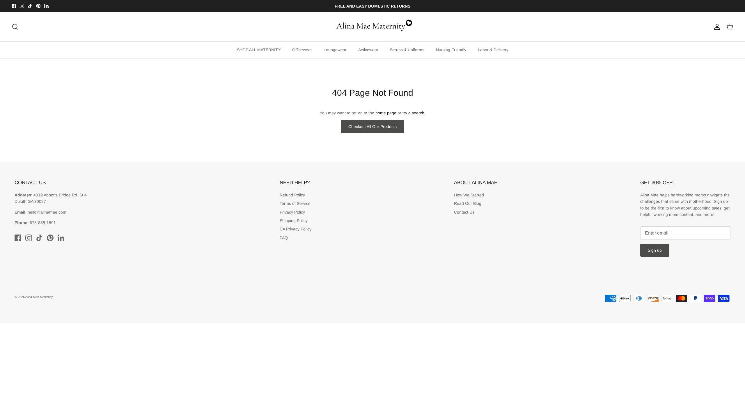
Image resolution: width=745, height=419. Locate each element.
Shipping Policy (294, 220)
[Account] (716, 26)
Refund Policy (292, 195)
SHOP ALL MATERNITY (259, 49)
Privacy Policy (292, 212)
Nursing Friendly (451, 49)
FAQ (284, 237)
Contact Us (464, 212)
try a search (413, 113)
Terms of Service (295, 203)
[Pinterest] (38, 6)
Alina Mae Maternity (39, 297)
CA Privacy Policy (295, 229)
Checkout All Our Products (372, 126)
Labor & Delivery (493, 49)
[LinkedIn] (46, 6)
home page (385, 113)
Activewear (368, 49)
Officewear (302, 49)
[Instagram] (22, 6)
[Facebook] (14, 6)
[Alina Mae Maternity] (372, 26)
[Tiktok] (30, 6)
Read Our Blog (467, 203)
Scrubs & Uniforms (407, 49)
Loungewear (335, 49)
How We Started (469, 195)
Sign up (655, 250)
